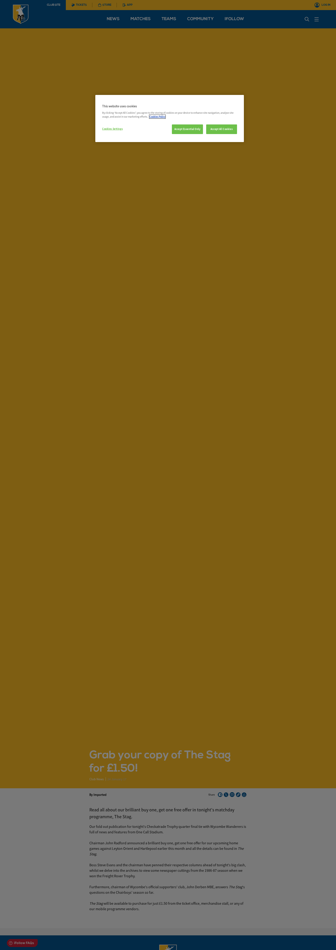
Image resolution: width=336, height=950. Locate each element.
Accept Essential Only (187, 129)
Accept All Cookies (222, 129)
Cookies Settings (112, 128)
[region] (169, 118)
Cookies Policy (157, 116)
